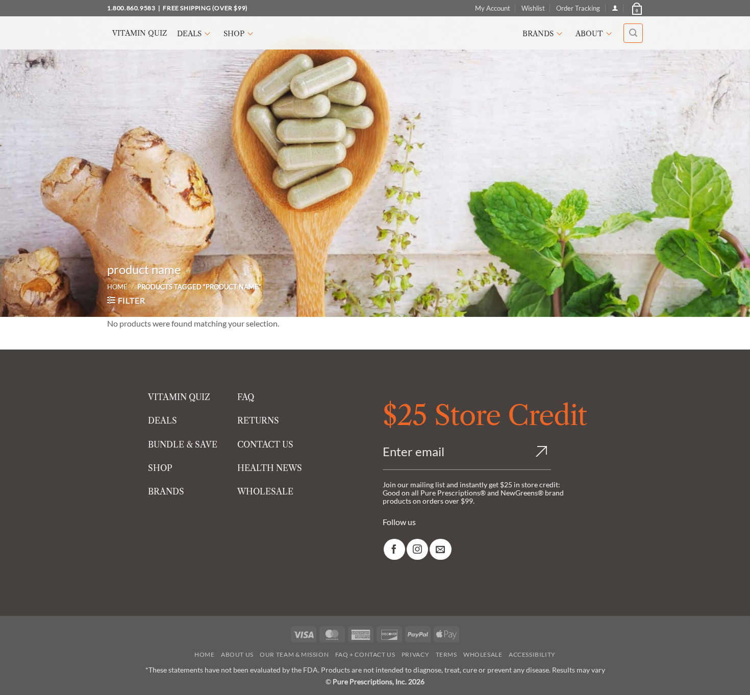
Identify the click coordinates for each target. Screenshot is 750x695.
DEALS (162, 420)
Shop (233, 33)
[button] (636, 8)
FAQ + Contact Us (365, 654)
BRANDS (166, 491)
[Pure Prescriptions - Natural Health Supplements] (375, 32)
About (589, 33)
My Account (492, 8)
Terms (446, 654)
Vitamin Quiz (139, 33)
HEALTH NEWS (269, 468)
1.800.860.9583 (131, 8)
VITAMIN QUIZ (179, 397)
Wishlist (533, 8)
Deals (189, 33)
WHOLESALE (265, 491)
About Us (237, 654)
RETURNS (258, 420)
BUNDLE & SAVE (182, 444)
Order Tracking (578, 8)
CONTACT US (265, 444)
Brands (538, 33)
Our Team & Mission (294, 654)
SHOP (160, 468)
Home (117, 287)
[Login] (615, 8)
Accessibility (532, 654)
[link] (394, 549)
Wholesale (483, 654)
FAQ (245, 397)
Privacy (415, 654)
